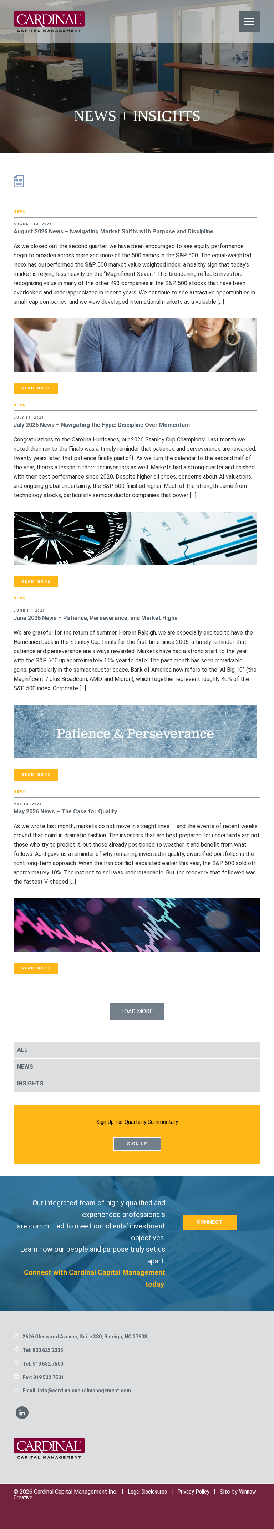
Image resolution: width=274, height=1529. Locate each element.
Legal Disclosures (147, 1491)
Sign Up (137, 1143)
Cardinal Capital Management (49, 21)
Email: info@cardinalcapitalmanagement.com (76, 1390)
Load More (137, 1011)
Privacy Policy (193, 1491)
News (20, 211)
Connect (210, 1222)
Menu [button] (249, 21)
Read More (36, 388)
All (22, 1049)
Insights (30, 1083)
